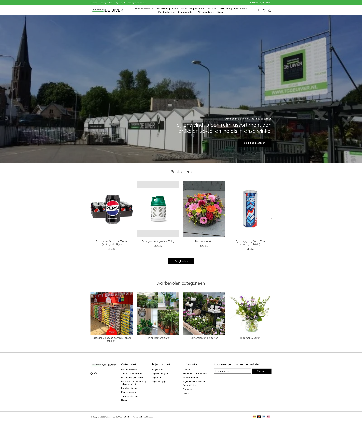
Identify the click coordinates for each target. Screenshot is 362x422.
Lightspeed (148, 417)
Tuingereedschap (206, 12)
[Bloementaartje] (204, 209)
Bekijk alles (181, 261)
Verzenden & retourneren (195, 373)
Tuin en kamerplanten (158, 337)
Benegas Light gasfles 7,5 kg (158, 241)
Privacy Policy (189, 385)
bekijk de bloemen (254, 142)
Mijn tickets (157, 377)
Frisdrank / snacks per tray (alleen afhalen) (227, 8)
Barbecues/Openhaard (132, 377)
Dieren (220, 12)
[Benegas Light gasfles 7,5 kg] (158, 209)
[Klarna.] (268, 416)
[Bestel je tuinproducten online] (107, 10)
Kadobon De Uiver (166, 12)
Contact (187, 393)
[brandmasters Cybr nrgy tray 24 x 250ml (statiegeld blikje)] (250, 209)
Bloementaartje (204, 241)
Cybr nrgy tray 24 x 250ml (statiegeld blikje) (250, 243)
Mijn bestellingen (160, 373)
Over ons (187, 369)
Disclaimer (188, 389)
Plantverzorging (128, 392)
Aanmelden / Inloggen (260, 2)
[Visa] (264, 416)
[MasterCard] (259, 416)
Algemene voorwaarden (194, 381)
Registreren (157, 369)
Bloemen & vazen (250, 337)
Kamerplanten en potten (204, 337)
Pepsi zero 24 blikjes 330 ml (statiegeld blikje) (111, 243)
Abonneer (261, 371)
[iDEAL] (254, 416)
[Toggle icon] (259, 10)
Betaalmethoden (191, 377)
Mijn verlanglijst (159, 381)
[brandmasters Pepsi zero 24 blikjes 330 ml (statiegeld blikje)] (111, 209)
